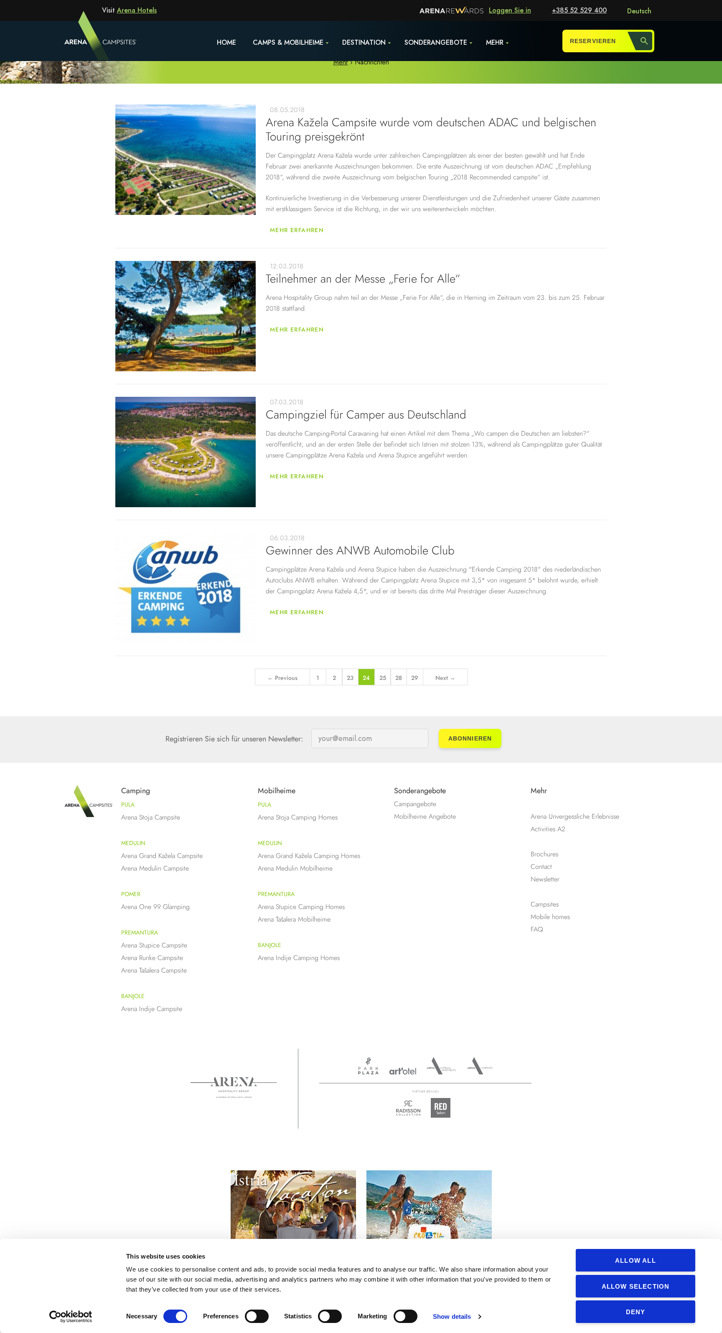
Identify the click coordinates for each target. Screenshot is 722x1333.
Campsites (545, 904)
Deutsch (639, 11)
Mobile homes (550, 917)
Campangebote (415, 804)
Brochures (544, 854)
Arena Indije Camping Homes (299, 958)
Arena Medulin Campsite (155, 868)
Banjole (133, 996)
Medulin (133, 843)
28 (398, 678)
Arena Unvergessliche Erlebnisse (575, 816)
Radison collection (408, 1110)
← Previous (282, 678)
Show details (452, 1316)
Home (226, 42)
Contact (541, 866)
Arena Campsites (480, 1066)
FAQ (537, 929)
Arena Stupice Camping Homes (301, 907)
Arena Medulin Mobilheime (295, 868)
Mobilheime (276, 790)
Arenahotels (442, 1066)
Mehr (494, 42)
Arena (234, 1087)
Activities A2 (548, 829)
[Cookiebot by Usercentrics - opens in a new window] (70, 1316)
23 (350, 678)
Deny (636, 1311)
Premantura (139, 932)
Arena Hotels (137, 10)
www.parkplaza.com (368, 1066)
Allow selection (636, 1286)
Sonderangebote (435, 42)
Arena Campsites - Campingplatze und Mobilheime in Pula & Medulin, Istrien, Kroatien (84, 40)
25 (382, 678)
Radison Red (443, 1108)
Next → (445, 678)
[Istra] (293, 1224)
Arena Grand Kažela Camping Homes (309, 856)
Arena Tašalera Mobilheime (294, 919)
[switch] (257, 1316)
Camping (135, 790)
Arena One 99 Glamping (155, 907)
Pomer (130, 894)
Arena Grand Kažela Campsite (162, 856)
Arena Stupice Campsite (154, 945)
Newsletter (545, 879)
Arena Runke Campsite (152, 958)
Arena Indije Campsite (151, 1009)
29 (414, 678)
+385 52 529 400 (579, 10)
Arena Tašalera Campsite (154, 970)
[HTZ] (429, 1224)
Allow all (635, 1260)
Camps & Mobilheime (288, 42)
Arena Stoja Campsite (150, 817)
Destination (364, 42)
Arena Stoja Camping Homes (298, 817)
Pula (128, 804)
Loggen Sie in (510, 10)
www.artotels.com (402, 1071)
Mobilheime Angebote (425, 816)
